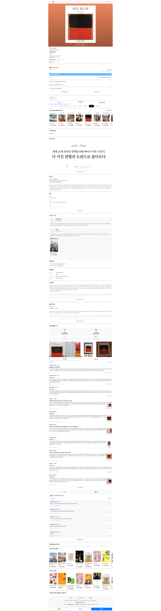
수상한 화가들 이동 (106, 559)
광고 (96, 604)
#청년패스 (51, 133)
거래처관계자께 (89, 604)
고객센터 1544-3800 (68, 600)
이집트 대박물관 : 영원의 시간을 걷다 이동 (88, 559)
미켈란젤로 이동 (97, 119)
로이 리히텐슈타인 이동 (106, 119)
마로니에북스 (51, 57)
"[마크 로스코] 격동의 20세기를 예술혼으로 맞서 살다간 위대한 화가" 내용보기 (80, 429)
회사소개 (84, 604)
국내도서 (51, 264)
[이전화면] (49, 2)
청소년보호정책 (76, 604)
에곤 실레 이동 (80, 119)
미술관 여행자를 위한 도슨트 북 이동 (62, 560)
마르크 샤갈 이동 (62, 119)
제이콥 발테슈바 (52, 56)
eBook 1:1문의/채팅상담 (91, 600)
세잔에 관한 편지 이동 (97, 581)
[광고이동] (108, 2)
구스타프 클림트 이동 (71, 119)
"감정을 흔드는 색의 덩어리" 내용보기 (80, 369)
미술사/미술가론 (62, 264)
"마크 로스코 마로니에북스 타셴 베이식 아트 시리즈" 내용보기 (80, 455)
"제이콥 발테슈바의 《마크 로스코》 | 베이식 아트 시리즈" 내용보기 (80, 403)
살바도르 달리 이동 (53, 119)
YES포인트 (51, 69)
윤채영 (58, 56)
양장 (57, 274)
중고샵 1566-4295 (83, 600)
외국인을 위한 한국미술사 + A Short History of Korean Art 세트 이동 (71, 583)
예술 (55, 264)
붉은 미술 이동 (88, 582)
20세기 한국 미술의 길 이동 (62, 581)
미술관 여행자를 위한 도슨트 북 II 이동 (53, 560)
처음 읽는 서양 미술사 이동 (53, 581)
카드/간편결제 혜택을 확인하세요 (104, 77)
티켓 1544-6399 (76, 600)
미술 (57, 264)
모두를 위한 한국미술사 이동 (80, 559)
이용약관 (65, 604)
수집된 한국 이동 (97, 559)
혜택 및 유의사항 (64, 338)
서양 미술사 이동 (71, 559)
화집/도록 (61, 265)
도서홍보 (93, 604)
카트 (111, 2)
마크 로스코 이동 (88, 119)
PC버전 (81, 604)
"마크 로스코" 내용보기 (80, 380)
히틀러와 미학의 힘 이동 (54, 248)
